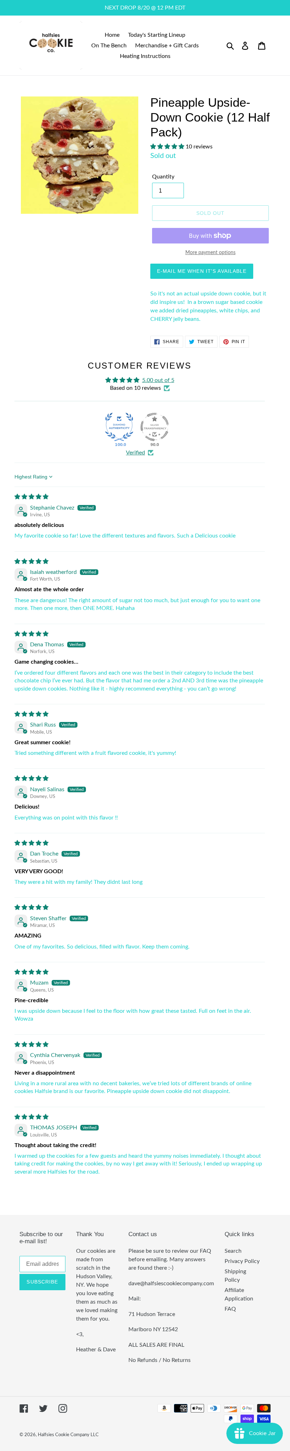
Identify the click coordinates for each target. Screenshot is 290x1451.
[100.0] (119, 427)
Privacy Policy (242, 1261)
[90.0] (154, 427)
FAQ (230, 1309)
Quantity (163, 177)
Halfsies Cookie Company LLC (68, 1435)
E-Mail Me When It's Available (201, 271)
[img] (31, 497)
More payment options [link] (210, 252)
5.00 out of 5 (158, 380)
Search (233, 1251)
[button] (168, 146)
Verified (135, 453)
